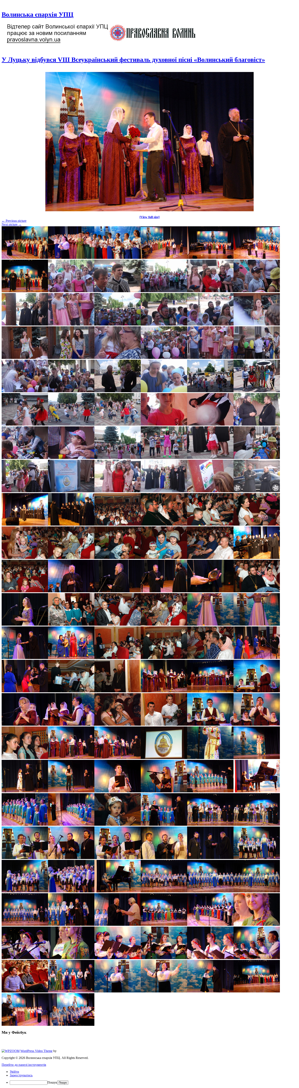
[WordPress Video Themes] (11, 1051)
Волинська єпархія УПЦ (37, 14)
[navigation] (149, 1077)
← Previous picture (14, 220)
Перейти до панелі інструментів (24, 1064)
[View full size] (149, 217)
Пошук (52, 1082)
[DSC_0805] (149, 210)
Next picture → (12, 224)
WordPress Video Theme (36, 1051)
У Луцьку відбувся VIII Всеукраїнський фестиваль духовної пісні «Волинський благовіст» (133, 59)
